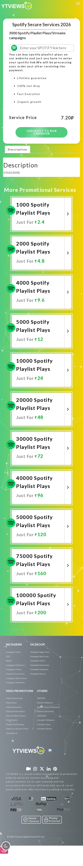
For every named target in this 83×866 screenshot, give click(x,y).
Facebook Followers (39, 669)
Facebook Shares (38, 674)
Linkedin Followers (46, 720)
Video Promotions (19, 691)
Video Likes (11, 702)
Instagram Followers (15, 665)
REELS (9, 660)
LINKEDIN (41, 716)
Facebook (37, 644)
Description (17, 149)
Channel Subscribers (15, 711)
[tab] (17, 149)
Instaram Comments (15, 674)
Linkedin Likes (44, 724)
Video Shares (12, 733)
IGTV (8, 656)
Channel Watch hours (16, 716)
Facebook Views (37, 660)
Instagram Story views (16, 678)
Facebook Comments (39, 665)
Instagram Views (14, 669)
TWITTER (41, 698)
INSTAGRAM (14, 644)
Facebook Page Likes (39, 652)
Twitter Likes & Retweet (48, 707)
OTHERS (42, 691)
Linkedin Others (44, 728)
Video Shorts (12, 720)
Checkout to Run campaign (41, 132)
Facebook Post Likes (39, 656)
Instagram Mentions (15, 682)
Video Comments (14, 707)
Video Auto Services (15, 724)
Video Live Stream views (17, 728)
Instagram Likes (13, 652)
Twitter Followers (45, 702)
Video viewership (14, 698)
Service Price (23, 118)
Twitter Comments (45, 711)
